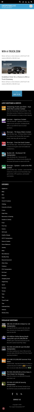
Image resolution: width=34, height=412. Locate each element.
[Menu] (2, 2)
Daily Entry (4, 213)
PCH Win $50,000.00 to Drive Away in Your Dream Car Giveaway (19, 373)
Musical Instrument (7, 260)
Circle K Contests (6, 201)
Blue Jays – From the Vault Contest (18, 142)
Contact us (17, 399)
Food (3, 222)
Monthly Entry (5, 256)
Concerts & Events (7, 207)
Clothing (4, 204)
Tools (3, 294)
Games (4, 229)
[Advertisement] (17, 28)
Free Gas (4, 225)
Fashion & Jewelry (6, 219)
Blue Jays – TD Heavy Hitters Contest (19, 132)
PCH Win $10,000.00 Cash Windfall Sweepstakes (18, 348)
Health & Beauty (6, 235)
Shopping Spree (6, 278)
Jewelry (4, 247)
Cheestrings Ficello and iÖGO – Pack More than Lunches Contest (19, 108)
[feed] (29, 2)
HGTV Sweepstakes (7, 238)
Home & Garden (6, 241)
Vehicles (4, 309)
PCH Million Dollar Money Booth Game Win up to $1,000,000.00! (17, 337)
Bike (3, 194)
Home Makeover (6, 244)
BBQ (3, 191)
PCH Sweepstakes (7, 269)
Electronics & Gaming (7, 216)
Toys (3, 297)
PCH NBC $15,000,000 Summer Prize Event (19, 360)
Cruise (3, 210)
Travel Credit (5, 300)
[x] (26, 2)
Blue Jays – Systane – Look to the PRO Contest (19, 167)
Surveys (4, 288)
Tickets (3, 291)
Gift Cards (4, 232)
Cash (3, 198)
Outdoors (4, 266)
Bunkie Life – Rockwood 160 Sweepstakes (16, 154)
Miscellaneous (5, 253)
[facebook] (23, 2)
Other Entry (5, 263)
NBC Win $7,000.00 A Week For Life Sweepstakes (18, 325)
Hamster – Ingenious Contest (16, 119)
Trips (3, 303)
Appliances (4, 188)
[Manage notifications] (3, 408)
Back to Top (17, 94)
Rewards (4, 275)
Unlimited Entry (6, 306)
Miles (3, 250)
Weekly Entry (5, 312)
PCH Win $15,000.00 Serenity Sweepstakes (16, 383)
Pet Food (4, 272)
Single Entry (5, 281)
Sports (3, 284)
